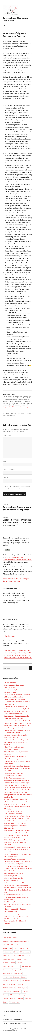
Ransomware (25, 980)
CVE (15, 948)
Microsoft (23, 970)
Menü (5, 25)
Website (5, 477)
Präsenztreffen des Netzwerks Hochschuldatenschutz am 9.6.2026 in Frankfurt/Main (17, 701)
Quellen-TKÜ (15, 980)
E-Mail (16, 952)
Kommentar (7, 435)
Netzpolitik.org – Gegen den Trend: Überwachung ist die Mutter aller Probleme (16, 842)
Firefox (25, 959)
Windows (12, 415)
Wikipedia (5, 407)
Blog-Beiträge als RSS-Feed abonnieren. (18, 650)
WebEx (20, 998)
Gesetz (5, 963)
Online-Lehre (7, 973)
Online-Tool (18, 973)
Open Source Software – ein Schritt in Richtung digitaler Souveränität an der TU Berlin (17, 806)
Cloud (13, 945)
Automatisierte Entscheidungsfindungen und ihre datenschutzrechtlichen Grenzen (18, 742)
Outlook (24, 977)
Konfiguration (26, 966)
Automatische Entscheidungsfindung (16, 941)
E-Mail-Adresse (9, 469)
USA (10, 995)
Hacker (19, 963)
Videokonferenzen (9, 998)
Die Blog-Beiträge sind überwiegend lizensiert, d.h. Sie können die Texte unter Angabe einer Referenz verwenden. (18, 655)
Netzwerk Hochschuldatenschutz (14, 1023)
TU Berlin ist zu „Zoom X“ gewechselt (17, 816)
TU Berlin (26, 991)
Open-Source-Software (11, 977)
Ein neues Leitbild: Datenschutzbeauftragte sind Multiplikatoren (14, 685)
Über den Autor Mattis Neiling (13, 1019)
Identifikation (8, 966)
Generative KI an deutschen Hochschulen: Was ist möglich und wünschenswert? (16, 897)
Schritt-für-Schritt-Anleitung (13, 984)
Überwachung (14, 1002)
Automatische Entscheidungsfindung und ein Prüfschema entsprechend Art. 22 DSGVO (17, 768)
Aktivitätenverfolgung (10, 938)
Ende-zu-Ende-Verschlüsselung (14, 955)
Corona (29, 413)
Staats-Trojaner (22, 988)
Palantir (6, 980)
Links (4, 1015)
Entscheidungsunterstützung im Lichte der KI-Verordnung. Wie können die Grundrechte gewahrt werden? (17, 725)
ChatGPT (6, 945)
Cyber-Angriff (23, 948)
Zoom (5, 1002)
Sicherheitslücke (9, 988)
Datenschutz (7, 952)
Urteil (5, 995)
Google (12, 963)
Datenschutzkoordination (13, 814)
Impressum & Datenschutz (12, 1011)
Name (5, 461)
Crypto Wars (7, 948)
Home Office (6, 415)
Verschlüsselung (19, 995)
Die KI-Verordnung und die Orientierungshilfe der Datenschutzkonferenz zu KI (14, 880)
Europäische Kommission (12, 959)
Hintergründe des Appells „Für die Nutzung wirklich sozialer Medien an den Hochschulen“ (18, 868)
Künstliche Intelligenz (10, 970)
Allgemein (22, 413)
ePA (28, 955)
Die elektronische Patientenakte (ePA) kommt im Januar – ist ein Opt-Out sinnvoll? (17, 849)
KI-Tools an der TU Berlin (13, 811)
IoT (16, 966)
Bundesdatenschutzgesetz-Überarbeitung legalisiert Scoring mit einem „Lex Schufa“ (17, 916)
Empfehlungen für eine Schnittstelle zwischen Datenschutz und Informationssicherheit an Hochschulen (17, 718)
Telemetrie (7, 991)
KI (19, 966)
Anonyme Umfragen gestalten (14, 859)
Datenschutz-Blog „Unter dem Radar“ (13, 1029)
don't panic (6, 413)
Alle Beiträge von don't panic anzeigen (18, 407)
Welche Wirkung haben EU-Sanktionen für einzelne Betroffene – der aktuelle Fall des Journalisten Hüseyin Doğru (17, 790)
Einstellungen (25, 952)
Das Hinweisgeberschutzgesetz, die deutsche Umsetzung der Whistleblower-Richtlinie (18, 904)
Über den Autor (9, 636)
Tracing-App (17, 991)
